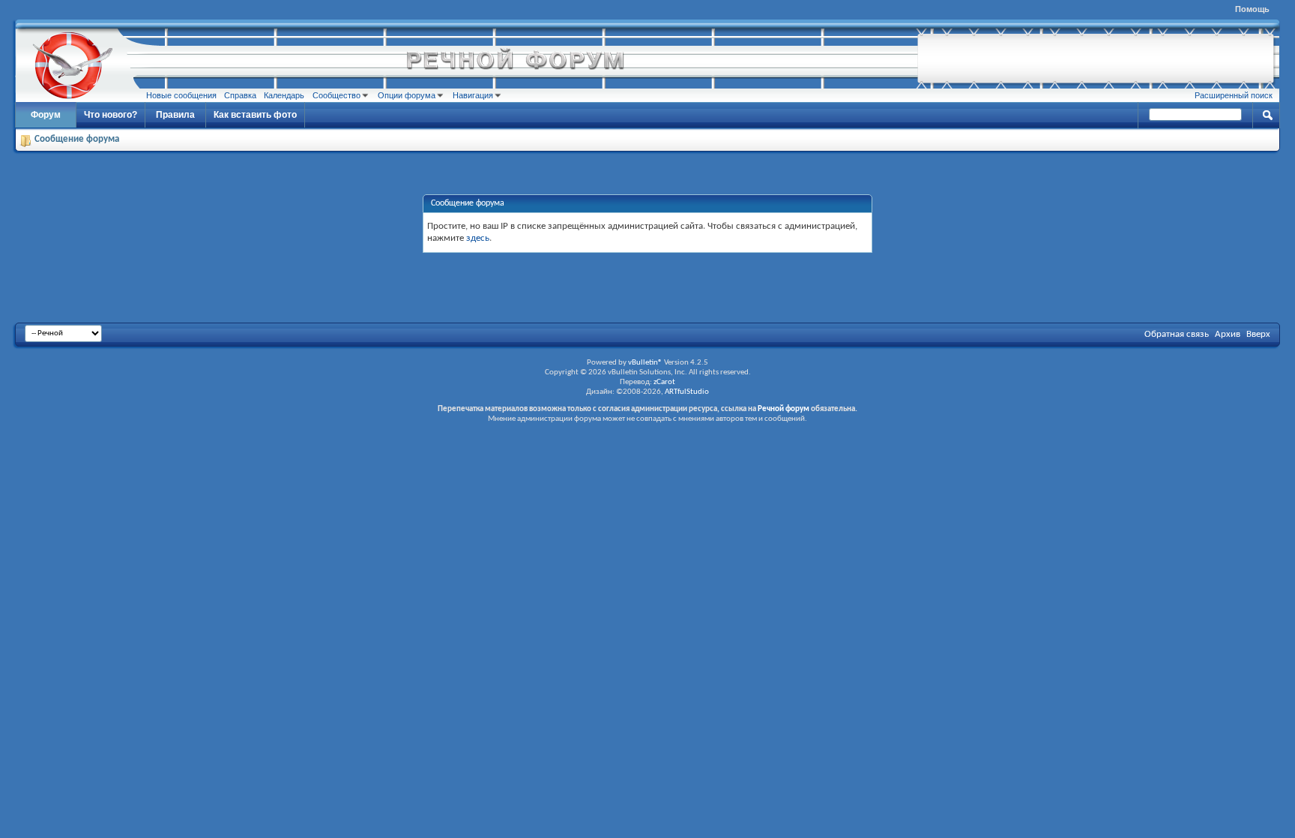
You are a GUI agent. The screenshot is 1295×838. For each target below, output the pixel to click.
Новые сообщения (181, 95)
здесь (477, 238)
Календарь (284, 95)
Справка (240, 95)
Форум (46, 115)
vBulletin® (645, 363)
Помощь (1252, 9)
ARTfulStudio (687, 392)
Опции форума (406, 95)
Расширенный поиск (1234, 95)
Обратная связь (1176, 334)
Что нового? (110, 115)
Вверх (1258, 334)
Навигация (473, 95)
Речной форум (783, 409)
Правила (175, 115)
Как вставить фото (255, 115)
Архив (1227, 334)
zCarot (664, 382)
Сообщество (336, 95)
